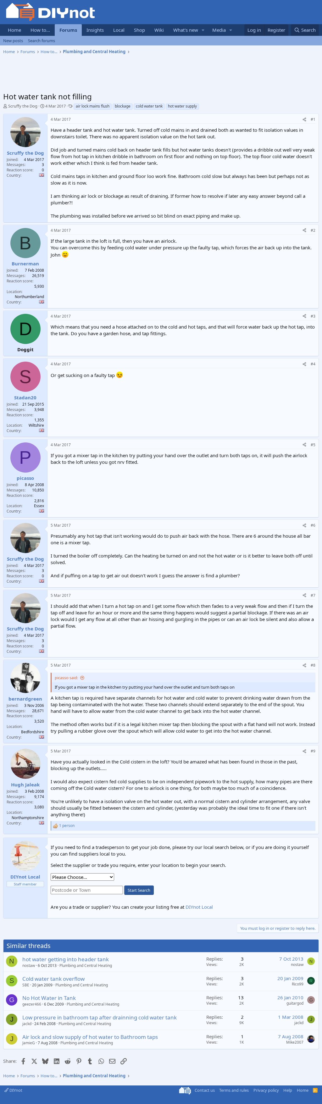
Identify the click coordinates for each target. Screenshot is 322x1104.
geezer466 (31, 1004)
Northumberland (29, 296)
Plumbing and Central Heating (85, 965)
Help (287, 1090)
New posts (13, 40)
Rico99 (297, 984)
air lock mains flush (92, 106)
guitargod (294, 1003)
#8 (313, 665)
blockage (122, 106)
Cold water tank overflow (53, 978)
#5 (313, 444)
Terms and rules (234, 1090)
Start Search (139, 890)
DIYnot (15, 1090)
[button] (203, 30)
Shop (139, 30)
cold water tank (149, 106)
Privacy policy (266, 1090)
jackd (26, 1023)
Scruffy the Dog (22, 106)
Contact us (205, 1090)
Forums (68, 30)
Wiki (159, 30)
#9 (313, 751)
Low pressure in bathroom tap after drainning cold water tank (99, 1017)
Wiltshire (36, 425)
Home (14, 30)
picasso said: (66, 677)
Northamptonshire (28, 817)
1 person (67, 825)
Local (119, 30)
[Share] (304, 119)
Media (219, 30)
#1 (313, 119)
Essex (39, 505)
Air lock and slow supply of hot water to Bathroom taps (90, 1036)
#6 (313, 525)
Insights (95, 30)
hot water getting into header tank (65, 959)
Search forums (41, 40)
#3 (313, 316)
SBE (25, 985)
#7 (313, 595)
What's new (185, 30)
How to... (40, 30)
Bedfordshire (32, 732)
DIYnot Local (199, 907)
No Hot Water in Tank (49, 997)
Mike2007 (294, 1042)
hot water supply (182, 106)
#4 (313, 364)
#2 (313, 230)
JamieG (28, 1043)
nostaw (28, 965)
